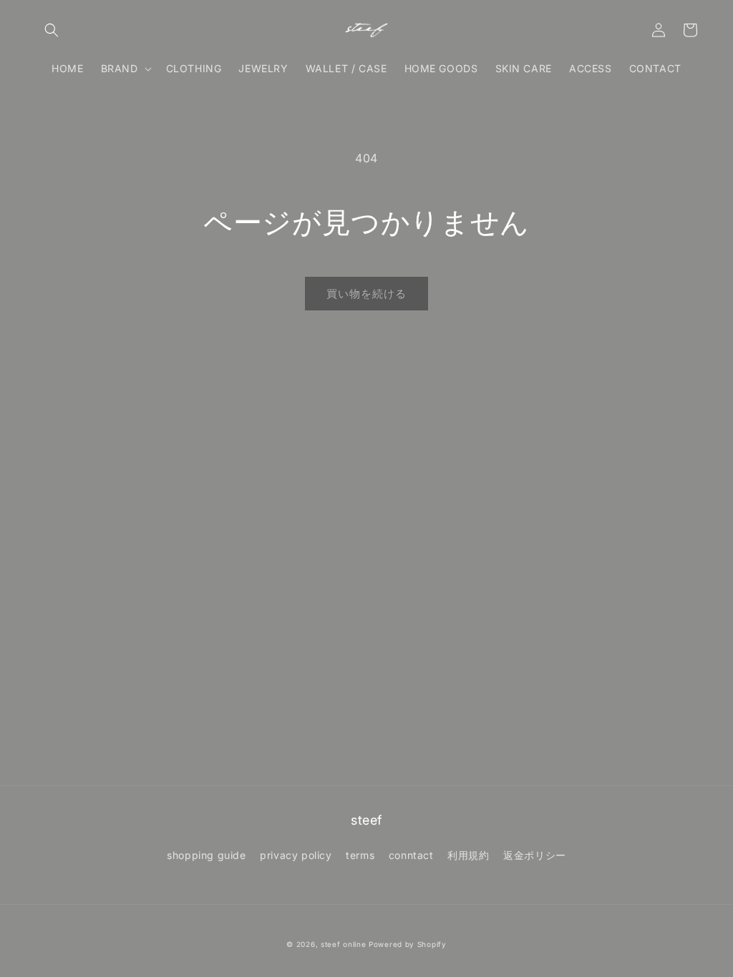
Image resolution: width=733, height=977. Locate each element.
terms (360, 855)
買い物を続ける (366, 293)
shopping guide (206, 855)
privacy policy (295, 855)
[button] (51, 30)
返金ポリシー (534, 855)
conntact (411, 855)
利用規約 (468, 855)
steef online (343, 944)
